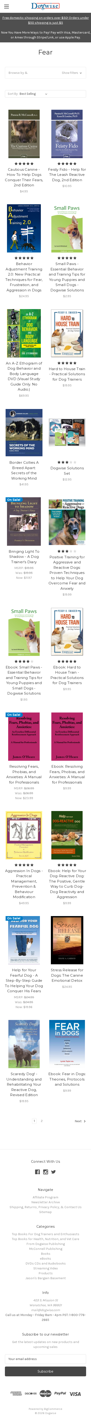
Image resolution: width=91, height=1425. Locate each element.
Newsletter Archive (45, 1202)
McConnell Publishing (45, 1249)
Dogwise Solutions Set (67, 471)
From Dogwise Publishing (45, 1244)
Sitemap (45, 1212)
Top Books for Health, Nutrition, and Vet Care (45, 1239)
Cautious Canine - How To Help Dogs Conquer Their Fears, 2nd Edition (24, 177)
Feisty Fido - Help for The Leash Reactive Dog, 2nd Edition (67, 174)
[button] (45, 73)
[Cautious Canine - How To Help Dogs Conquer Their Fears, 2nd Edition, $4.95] (24, 134)
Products (45, 1273)
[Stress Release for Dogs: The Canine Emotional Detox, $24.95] (67, 940)
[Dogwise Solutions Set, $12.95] (67, 433)
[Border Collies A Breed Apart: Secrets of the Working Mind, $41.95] (24, 433)
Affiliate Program (45, 1197)
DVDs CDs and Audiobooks (45, 1263)
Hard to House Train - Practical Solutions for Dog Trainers (67, 374)
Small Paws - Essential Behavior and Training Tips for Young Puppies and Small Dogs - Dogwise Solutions (67, 277)
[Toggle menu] (6, 6)
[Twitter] (53, 1171)
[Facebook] (37, 1171)
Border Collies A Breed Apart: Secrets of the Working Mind (24, 470)
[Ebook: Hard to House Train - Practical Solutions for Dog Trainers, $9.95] (67, 631)
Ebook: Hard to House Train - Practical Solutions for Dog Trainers (67, 675)
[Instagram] (45, 1171)
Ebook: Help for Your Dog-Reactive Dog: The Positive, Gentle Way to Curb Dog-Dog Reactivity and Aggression (67, 884)
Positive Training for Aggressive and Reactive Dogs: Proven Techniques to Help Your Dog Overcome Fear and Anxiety (67, 573)
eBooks (45, 1259)
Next (78, 1121)
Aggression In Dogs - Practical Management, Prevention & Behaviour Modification (24, 884)
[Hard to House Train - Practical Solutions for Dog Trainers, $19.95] (67, 333)
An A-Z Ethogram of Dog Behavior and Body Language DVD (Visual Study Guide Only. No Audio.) (24, 376)
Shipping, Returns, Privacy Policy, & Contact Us (46, 1207)
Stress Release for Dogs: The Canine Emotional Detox (67, 975)
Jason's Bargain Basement (45, 1278)
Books (45, 1254)
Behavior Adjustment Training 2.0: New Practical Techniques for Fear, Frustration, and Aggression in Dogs (23, 277)
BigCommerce (53, 1409)
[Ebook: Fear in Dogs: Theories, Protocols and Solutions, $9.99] (67, 1044)
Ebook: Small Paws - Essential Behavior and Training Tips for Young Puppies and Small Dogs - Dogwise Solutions (24, 680)
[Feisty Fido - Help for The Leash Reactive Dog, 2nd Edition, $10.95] (67, 134)
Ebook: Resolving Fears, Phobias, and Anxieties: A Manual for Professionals (67, 774)
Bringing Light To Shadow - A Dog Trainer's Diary (24, 556)
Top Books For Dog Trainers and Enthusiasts (45, 1234)
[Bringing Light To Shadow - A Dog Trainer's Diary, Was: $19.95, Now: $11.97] (24, 521)
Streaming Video (45, 1268)
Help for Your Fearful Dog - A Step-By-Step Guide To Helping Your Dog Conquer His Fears (24, 980)
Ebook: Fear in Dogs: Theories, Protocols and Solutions (67, 1079)
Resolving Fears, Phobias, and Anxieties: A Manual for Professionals (24, 774)
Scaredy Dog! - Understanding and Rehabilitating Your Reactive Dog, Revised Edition (24, 1084)
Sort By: (13, 93)
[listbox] (34, 93)
